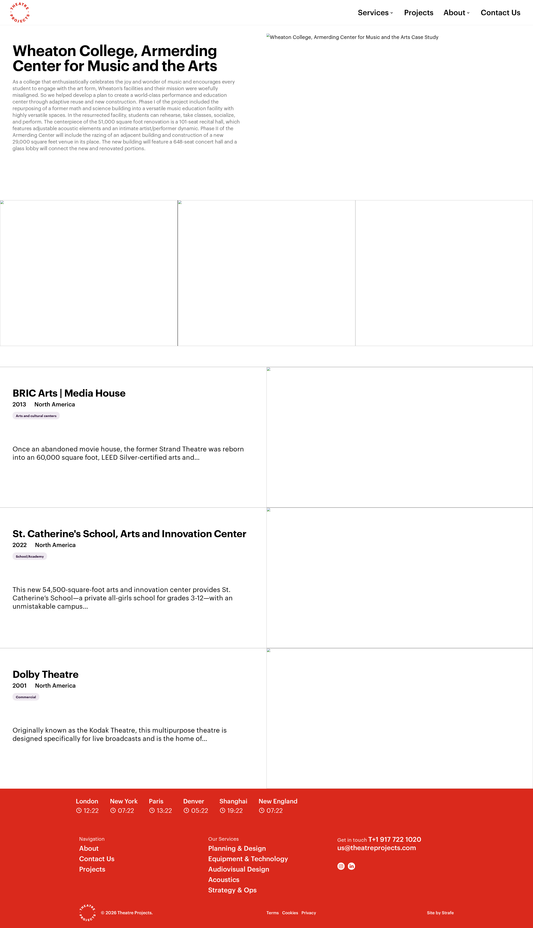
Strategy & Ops (232, 890)
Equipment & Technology (248, 858)
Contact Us (501, 12)
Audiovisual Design (238, 869)
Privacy (308, 912)
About (454, 12)
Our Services (223, 838)
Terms (272, 912)
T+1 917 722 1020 (394, 839)
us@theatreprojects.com (376, 847)
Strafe (448, 912)
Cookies (290, 912)
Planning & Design (237, 848)
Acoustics (223, 879)
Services (373, 12)
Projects (418, 12)
